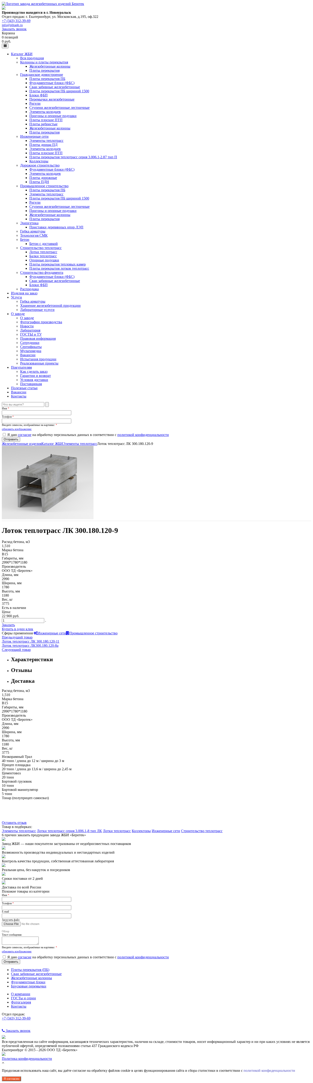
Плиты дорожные (43, 178)
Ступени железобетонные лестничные (59, 108)
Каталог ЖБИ (22, 54)
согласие (24, 435)
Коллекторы (38, 161)
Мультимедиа (30, 351)
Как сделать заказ (33, 371)
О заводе (18, 314)
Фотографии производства (41, 322)
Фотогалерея (21, 1002)
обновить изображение (17, 429)
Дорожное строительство (40, 165)
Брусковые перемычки (28, 986)
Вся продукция (32, 58)
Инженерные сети (34, 136)
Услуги (16, 297)
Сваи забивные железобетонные (54, 87)
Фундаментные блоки (28, 982)
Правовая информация (38, 338)
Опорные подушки (44, 260)
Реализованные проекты (39, 363)
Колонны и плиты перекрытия (44, 62)
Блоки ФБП (38, 95)
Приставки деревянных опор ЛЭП (56, 227)
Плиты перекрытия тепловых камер (57, 264)
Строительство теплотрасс (41, 248)
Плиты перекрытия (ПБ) (30, 970)
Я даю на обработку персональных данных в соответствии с (88, 435)
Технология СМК (34, 235)
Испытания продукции (38, 359)
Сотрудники (29, 343)
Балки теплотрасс (43, 256)
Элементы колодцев (45, 112)
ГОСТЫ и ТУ (31, 334)
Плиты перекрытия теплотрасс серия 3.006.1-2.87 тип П (73, 157)
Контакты (18, 396)
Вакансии (28, 355)
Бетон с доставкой (43, 244)
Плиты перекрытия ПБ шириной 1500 (59, 91)
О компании (20, 994)
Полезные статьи (24, 388)
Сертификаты (31, 347)
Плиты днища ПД (43, 145)
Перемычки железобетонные (51, 99)
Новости (27, 326)
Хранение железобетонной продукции (50, 305)
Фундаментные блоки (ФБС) (51, 83)
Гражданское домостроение (41, 75)
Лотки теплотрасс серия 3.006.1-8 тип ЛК (69, 831)
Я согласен (11, 1078)
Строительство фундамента (41, 272)
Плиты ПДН (39, 182)
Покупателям (21, 367)
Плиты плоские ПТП (46, 120)
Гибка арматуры (32, 231)
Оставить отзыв (14, 823)
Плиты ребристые (43, 124)
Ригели (35, 103)
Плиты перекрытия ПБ (47, 79)
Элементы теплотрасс (46, 141)
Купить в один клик (17, 629)
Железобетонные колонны (49, 66)
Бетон (24, 239)
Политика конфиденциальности (27, 1059)
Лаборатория (30, 330)
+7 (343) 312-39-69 (16, 21)
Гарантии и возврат (35, 376)
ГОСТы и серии (23, 998)
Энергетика (29, 223)
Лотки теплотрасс (43, 252)
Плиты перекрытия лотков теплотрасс (59, 268)
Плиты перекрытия (44, 70)
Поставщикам (31, 384)
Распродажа (29, 289)
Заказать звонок (14, 29)
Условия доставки (34, 380)
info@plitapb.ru (12, 25)
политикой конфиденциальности (143, 435)
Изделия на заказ (24, 293)
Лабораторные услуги (37, 310)
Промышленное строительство (44, 186)
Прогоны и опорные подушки (53, 116)
